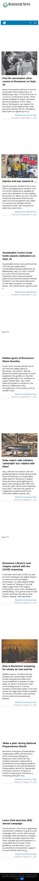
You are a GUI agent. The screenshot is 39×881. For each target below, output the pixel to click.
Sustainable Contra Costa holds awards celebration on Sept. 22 (18, 255)
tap (35, 23)
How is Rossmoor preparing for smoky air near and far (18, 668)
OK (22, 879)
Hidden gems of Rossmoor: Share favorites (18, 360)
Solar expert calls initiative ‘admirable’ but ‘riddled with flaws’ (18, 463)
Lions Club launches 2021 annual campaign (17, 822)
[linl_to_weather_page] (7, 13)
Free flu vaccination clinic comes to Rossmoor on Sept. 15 (19, 81)
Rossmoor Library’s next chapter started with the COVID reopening (16, 566)
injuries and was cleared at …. (19, 181)
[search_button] (30, 23)
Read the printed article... (26, 115)
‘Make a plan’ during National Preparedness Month (19, 745)
